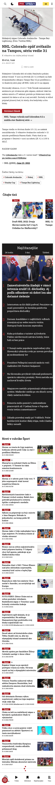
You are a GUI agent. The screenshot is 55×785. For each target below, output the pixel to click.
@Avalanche (12, 155)
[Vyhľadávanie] (5, 4)
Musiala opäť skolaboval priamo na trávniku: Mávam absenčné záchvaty (19, 760)
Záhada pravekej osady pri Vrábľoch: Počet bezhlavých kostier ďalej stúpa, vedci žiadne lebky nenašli (29, 421)
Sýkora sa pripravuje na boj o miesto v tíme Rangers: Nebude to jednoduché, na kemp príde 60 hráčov (18, 516)
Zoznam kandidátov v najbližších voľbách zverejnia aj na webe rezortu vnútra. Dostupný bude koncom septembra (28, 322)
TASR (12, 60)
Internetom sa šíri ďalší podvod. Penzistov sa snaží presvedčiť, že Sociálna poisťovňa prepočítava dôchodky (30, 307)
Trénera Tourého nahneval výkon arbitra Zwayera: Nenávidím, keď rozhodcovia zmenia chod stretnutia (18, 683)
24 (46, 4)
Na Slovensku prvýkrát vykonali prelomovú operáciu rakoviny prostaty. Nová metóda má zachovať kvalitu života (30, 377)
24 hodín (9, 252)
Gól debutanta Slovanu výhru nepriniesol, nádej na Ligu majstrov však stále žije (18, 699)
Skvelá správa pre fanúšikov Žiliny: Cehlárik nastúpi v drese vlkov (18, 652)
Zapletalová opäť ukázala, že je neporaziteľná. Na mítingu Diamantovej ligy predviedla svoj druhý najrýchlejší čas (17, 618)
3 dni (27, 252)
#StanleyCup (45, 155)
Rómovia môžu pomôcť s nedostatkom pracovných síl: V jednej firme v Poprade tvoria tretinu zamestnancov (27, 406)
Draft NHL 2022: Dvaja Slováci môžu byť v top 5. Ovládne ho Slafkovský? (25, 225)
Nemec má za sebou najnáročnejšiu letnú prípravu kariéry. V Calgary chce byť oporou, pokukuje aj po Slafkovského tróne (18, 550)
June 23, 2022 (23, 163)
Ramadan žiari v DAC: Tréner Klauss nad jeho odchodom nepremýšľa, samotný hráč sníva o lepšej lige (18, 568)
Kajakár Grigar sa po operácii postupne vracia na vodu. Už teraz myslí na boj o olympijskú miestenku (19, 668)
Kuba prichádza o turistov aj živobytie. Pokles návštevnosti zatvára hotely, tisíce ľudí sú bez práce (28, 337)
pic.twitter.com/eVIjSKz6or (14, 158)
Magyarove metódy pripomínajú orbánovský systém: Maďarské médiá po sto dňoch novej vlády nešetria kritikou (30, 391)
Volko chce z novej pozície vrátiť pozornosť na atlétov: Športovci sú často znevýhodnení (17, 730)
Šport (16, 200)
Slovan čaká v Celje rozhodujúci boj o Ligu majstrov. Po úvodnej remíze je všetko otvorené (19, 534)
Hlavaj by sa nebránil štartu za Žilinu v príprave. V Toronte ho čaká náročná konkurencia (19, 465)
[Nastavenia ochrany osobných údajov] (5, 780)
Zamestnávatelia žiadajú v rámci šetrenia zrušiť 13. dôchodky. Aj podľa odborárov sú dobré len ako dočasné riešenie (29, 290)
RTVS (6, 60)
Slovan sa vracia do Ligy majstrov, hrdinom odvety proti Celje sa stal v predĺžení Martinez (18, 450)
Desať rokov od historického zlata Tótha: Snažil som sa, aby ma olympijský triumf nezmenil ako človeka (17, 637)
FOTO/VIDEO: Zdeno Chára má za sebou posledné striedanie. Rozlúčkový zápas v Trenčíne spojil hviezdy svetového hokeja (18, 600)
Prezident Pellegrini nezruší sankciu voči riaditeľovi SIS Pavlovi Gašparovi (28, 364)
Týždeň (45, 252)
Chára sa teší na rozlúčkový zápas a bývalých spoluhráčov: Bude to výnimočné (18, 715)
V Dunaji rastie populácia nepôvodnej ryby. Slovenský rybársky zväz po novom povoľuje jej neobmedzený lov (30, 351)
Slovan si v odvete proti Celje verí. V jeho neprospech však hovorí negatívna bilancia (18, 481)
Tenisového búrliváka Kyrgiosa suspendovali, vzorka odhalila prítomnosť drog (16, 746)
